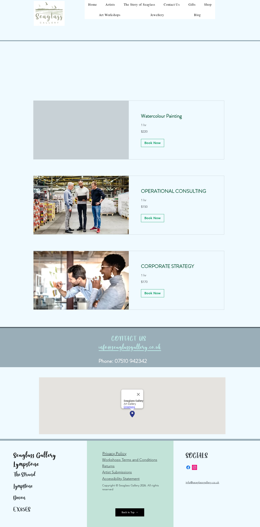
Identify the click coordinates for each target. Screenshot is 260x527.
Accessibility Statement (121, 478)
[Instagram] (194, 467)
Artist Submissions (117, 472)
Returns (108, 466)
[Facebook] (188, 467)
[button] (152, 143)
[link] (176, 116)
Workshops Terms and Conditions (129, 460)
